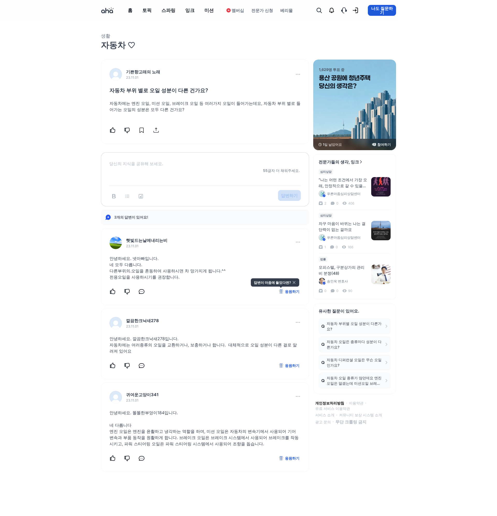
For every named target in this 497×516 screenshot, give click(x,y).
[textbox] (205, 159)
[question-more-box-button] (298, 74)
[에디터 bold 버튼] (114, 196)
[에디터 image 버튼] (140, 196)
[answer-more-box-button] (298, 242)
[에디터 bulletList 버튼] (127, 196)
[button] (298, 74)
